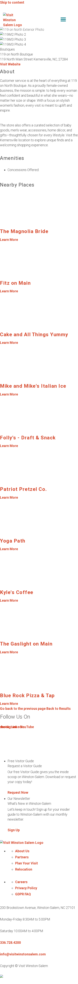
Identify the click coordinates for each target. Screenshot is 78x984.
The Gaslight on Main (26, 644)
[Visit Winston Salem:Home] (13, 20)
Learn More (9, 240)
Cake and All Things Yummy (34, 334)
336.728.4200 (10, 943)
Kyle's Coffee (16, 592)
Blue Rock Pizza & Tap (27, 695)
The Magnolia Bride (24, 231)
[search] (55, 20)
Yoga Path (12, 541)
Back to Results (35, 709)
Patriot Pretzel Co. (23, 489)
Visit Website (10, 64)
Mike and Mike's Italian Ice (33, 386)
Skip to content (12, 2)
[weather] (72, 20)
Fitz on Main (15, 283)
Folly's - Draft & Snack (28, 438)
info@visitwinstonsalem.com (23, 954)
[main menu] (63, 20)
